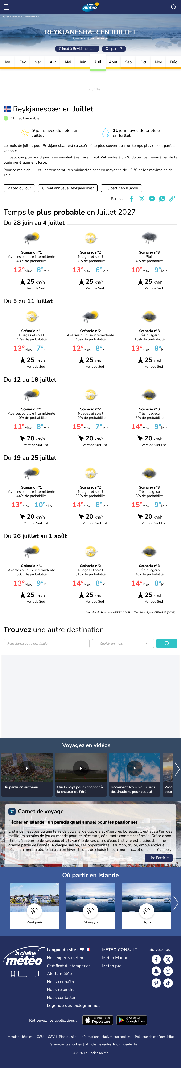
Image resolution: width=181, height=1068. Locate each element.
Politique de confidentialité (154, 1036)
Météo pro (112, 966)
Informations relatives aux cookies (106, 1036)
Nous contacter (61, 997)
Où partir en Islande (121, 188)
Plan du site (67, 1036)
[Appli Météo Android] (131, 1020)
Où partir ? (114, 48)
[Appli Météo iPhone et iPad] (97, 1020)
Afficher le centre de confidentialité (111, 1044)
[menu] (7, 7)
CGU (40, 1036)
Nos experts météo (65, 958)
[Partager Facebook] (132, 199)
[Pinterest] (156, 983)
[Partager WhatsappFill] (162, 199)
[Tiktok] (168, 983)
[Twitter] (168, 959)
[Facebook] (156, 959)
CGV (51, 1036)
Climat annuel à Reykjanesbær (68, 188)
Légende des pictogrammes (73, 1005)
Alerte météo (59, 973)
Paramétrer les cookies (65, 1044)
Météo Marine (115, 958)
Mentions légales (20, 1036)
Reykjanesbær (31, 16)
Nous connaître (61, 981)
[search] (173, 7)
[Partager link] (172, 199)
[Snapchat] (156, 971)
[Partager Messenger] (152, 199)
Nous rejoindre (61, 989)
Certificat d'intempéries (69, 966)
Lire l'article (159, 857)
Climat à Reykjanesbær (77, 48)
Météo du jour (19, 188)
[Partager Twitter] (142, 199)
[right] (177, 769)
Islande (16, 16)
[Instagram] (168, 971)
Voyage (5, 16)
